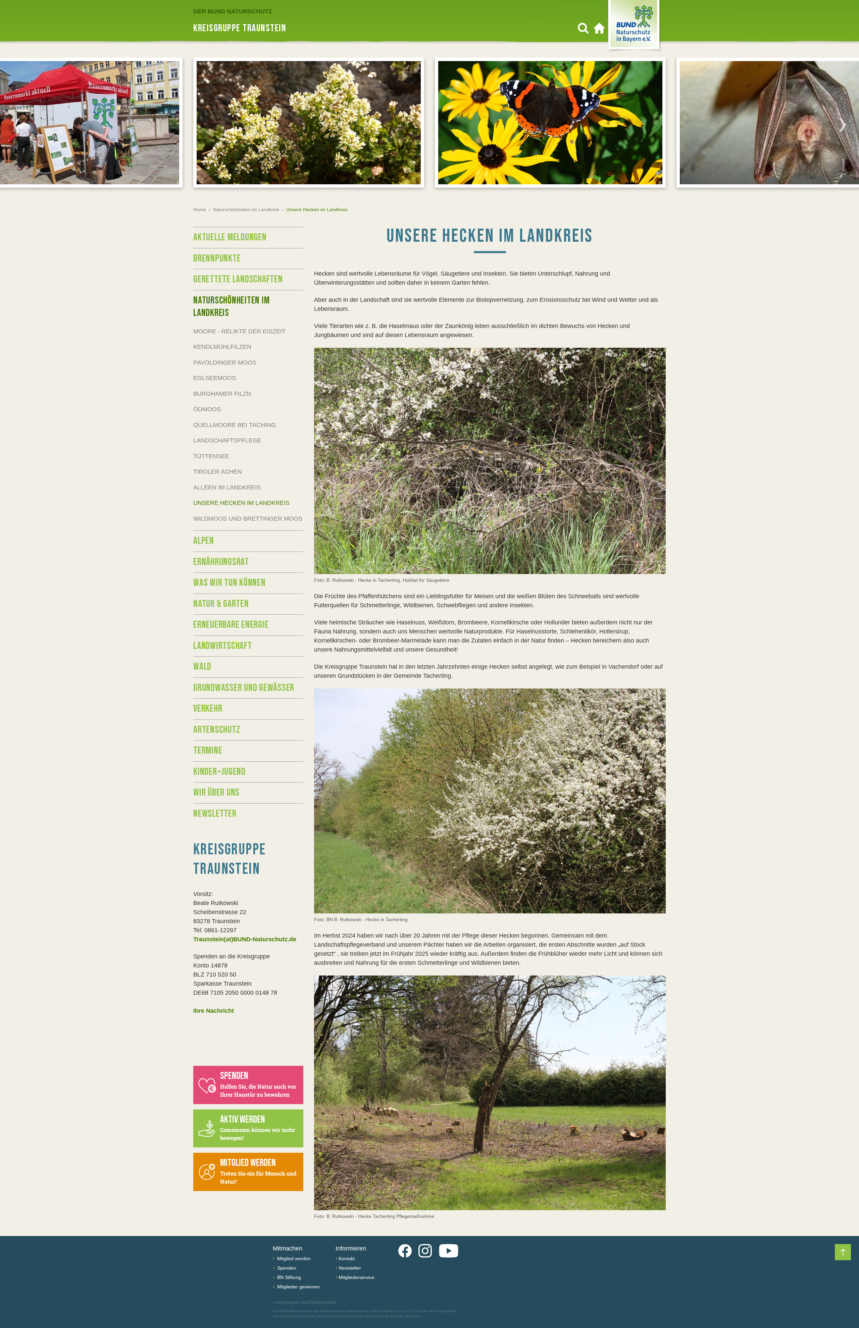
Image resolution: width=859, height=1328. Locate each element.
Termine (207, 751)
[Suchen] (583, 28)
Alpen (203, 541)
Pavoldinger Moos (224, 362)
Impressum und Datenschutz (305, 1302)
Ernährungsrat (221, 562)
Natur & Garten (221, 604)
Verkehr (207, 709)
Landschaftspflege (227, 440)
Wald (202, 667)
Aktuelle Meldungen (230, 237)
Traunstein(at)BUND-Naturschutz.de (244, 939)
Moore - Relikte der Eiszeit (239, 331)
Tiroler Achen (217, 471)
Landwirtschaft (222, 646)
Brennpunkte (217, 258)
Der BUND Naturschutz (232, 11)
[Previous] (16, 124)
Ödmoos (207, 409)
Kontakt (347, 1258)
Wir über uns (216, 793)
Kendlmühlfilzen (222, 346)
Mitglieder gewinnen (298, 1286)
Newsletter (215, 814)
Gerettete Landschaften (238, 279)
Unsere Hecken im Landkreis (241, 503)
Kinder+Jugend (219, 772)
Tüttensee (211, 456)
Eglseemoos (214, 378)
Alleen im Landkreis (227, 487)
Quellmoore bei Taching (234, 425)
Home (199, 209)
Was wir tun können (229, 583)
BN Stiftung (288, 1277)
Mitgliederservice (356, 1277)
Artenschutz (216, 730)
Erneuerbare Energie (230, 625)
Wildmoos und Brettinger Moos (247, 518)
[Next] (842, 124)
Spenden (286, 1268)
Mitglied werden (293, 1258)
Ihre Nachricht (213, 1010)
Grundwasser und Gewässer (243, 688)
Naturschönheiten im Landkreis (246, 209)
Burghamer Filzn (222, 393)
